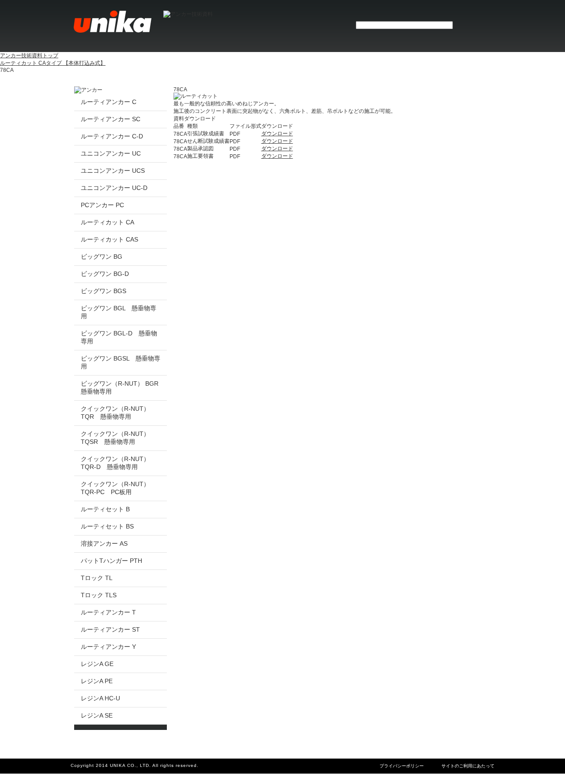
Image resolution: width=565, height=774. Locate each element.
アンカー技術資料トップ (29, 55)
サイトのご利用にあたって (467, 765)
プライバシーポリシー (402, 765)
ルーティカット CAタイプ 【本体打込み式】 (52, 63)
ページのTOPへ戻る (457, 753)
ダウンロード (277, 133)
